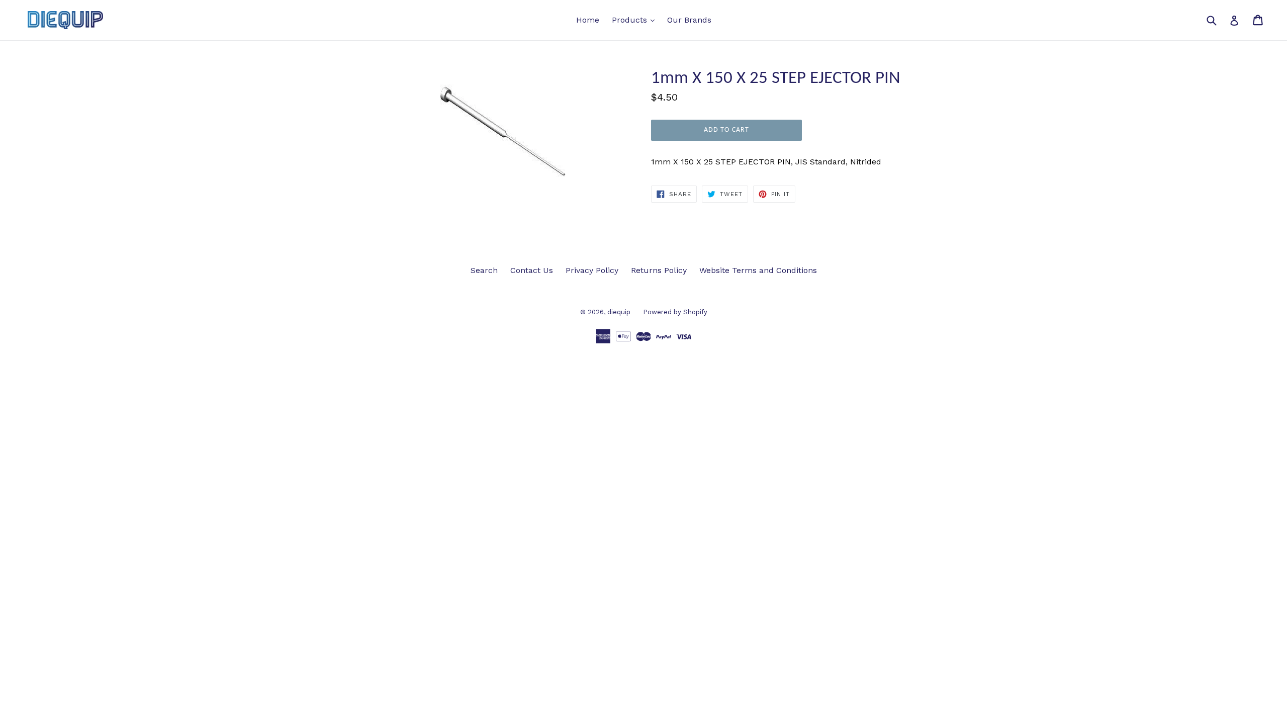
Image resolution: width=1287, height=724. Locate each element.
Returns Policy (659, 270)
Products (636, 20)
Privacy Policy (592, 270)
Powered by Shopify (675, 312)
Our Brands (689, 20)
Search (484, 270)
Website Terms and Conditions (758, 270)
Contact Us (531, 270)
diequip (618, 312)
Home (587, 20)
